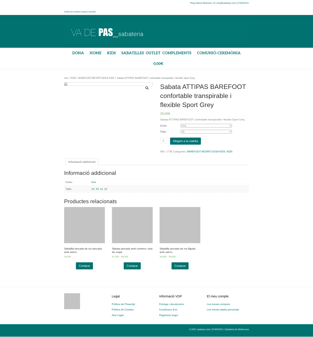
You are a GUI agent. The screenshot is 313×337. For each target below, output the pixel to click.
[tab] (82, 162)
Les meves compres (218, 304)
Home (95, 53)
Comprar (84, 265)
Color (163, 125)
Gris (93, 182)
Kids (111, 53)
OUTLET (153, 53)
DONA (78, 53)
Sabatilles (132, 53)
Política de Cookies (123, 309)
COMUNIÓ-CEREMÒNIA (219, 53)
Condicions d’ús (168, 309)
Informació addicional (81, 161)
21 (101, 188)
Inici (66, 78)
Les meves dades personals (223, 309)
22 (105, 188)
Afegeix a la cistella (185, 141)
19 (92, 188)
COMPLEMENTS (176, 53)
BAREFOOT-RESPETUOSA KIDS (96, 78)
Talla (163, 131)
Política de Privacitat (123, 304)
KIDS (73, 78)
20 (97, 188)
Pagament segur (168, 315)
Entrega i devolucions (171, 304)
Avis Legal (118, 315)
